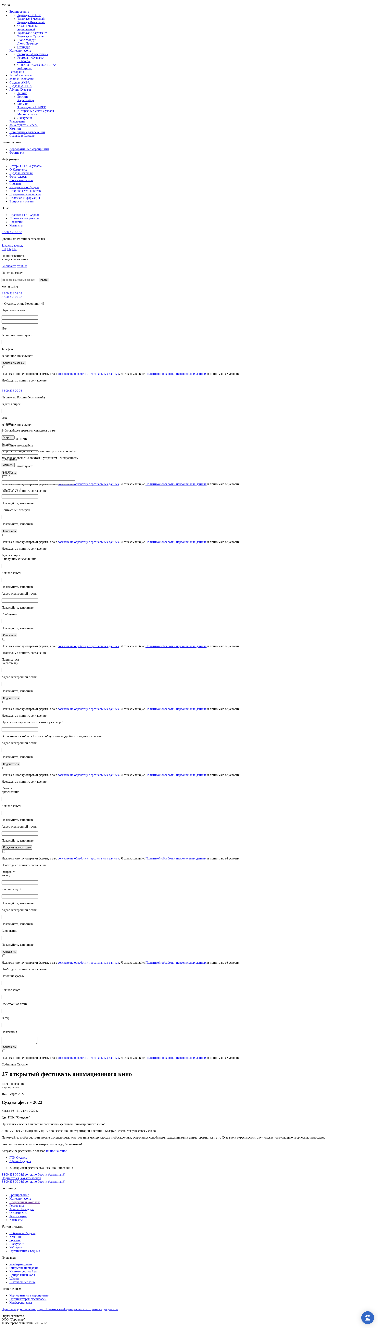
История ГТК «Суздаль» (25, 166)
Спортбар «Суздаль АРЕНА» (37, 64)
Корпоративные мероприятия (29, 149)
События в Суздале (22, 1233)
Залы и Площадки (21, 79)
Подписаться (11, 698)
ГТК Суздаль (18, 1157)
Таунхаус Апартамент (32, 32)
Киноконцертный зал (23, 1271)
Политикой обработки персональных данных (176, 373)
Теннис (22, 93)
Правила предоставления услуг (23, 1309)
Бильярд (22, 103)
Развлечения (17, 121)
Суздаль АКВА (19, 82)
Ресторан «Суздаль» (30, 57)
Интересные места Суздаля (35, 110)
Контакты (16, 225)
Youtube (22, 266)
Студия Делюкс (27, 25)
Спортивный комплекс (24, 1202)
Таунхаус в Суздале (30, 36)
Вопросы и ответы (21, 201)
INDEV (30, 1316)
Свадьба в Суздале (21, 135)
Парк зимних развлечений (27, 132)
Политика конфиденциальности (66, 1309)
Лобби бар (24, 61)
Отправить (9, 531)
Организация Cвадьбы (24, 1251)
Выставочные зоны (22, 1282)
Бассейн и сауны (20, 75)
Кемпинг (15, 128)
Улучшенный (26, 29)
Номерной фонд (20, 50)
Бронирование (19, 11)
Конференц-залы (20, 1264)
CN (9, 249)
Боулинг (22, 96)
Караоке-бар (25, 100)
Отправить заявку (13, 362)
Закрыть (8, 437)
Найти (43, 279)
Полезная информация (24, 198)
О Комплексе (18, 169)
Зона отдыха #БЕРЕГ (31, 107)
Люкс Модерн (26, 40)
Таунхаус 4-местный (31, 18)
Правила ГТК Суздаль (24, 214)
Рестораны (16, 71)
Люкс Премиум (27, 43)
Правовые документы (24, 218)
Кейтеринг (24, 68)
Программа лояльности (25, 194)
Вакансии (16, 222)
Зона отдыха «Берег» (23, 125)
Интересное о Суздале (24, 187)
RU (4, 249)
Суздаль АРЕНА (20, 86)
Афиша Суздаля (20, 89)
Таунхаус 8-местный (31, 22)
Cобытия (15, 183)
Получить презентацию (17, 847)
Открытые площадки (23, 1268)
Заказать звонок (12, 245)
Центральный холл (22, 1275)
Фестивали (16, 152)
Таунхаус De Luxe (29, 15)
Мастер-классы (27, 114)
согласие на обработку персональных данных (88, 373)
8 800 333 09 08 (12, 232)
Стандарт (23, 47)
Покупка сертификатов (25, 190)
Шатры (14, 1278)
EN (14, 249)
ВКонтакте (9, 266)
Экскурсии (24, 118)
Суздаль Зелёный (21, 173)
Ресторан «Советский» (32, 54)
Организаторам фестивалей (27, 1299)
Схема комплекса (21, 180)
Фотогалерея (18, 176)
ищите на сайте (56, 1151)
